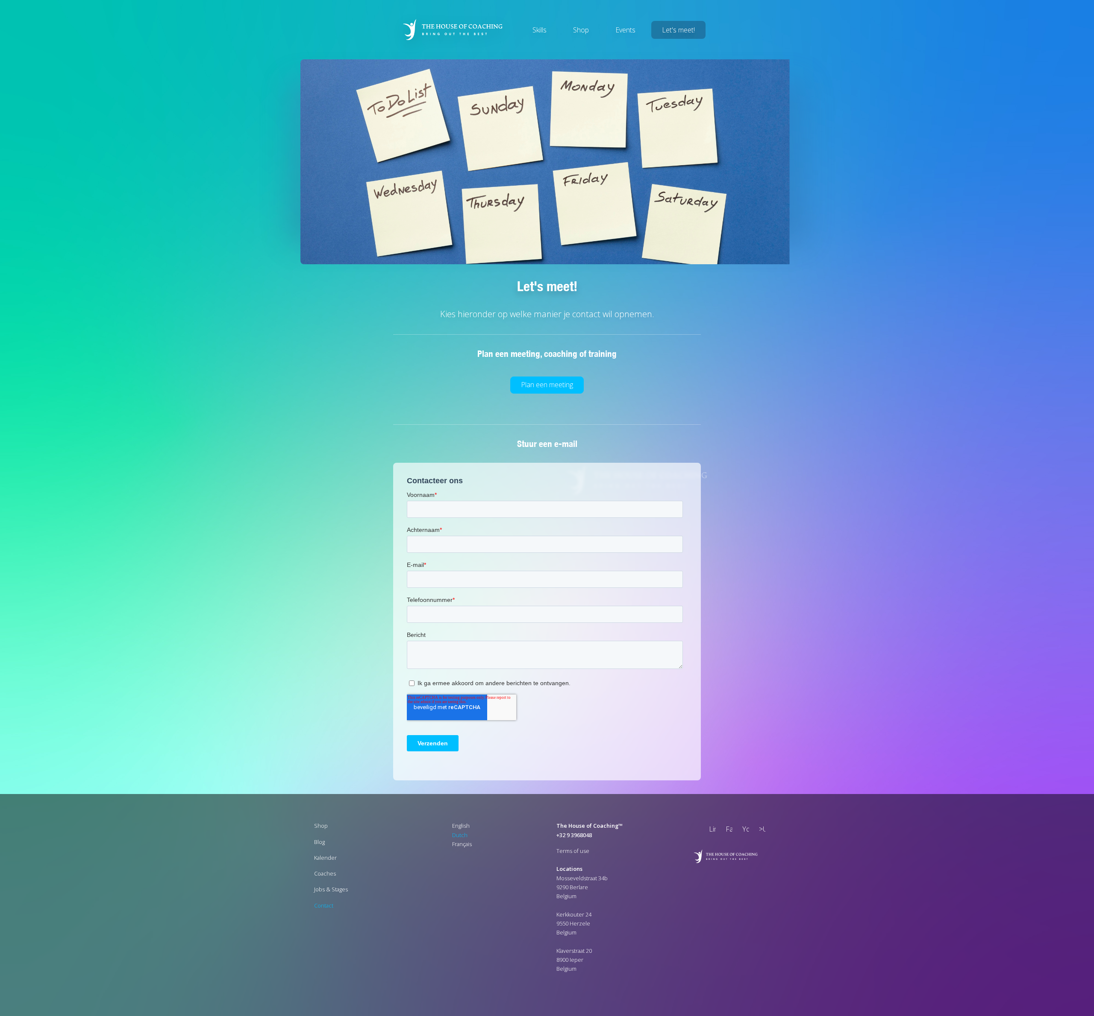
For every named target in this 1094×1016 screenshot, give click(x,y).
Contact (323, 905)
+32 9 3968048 (574, 834)
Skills (539, 30)
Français (462, 843)
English (461, 825)
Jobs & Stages (331, 889)
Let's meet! (678, 30)
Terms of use (572, 850)
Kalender (325, 857)
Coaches (325, 873)
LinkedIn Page (711, 830)
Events (625, 30)
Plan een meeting (547, 384)
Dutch (460, 834)
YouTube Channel (744, 830)
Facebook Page (727, 830)
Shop (581, 30)
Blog (319, 841)
